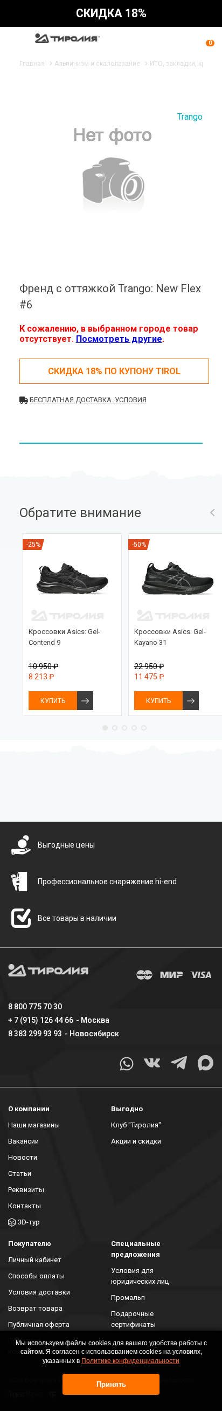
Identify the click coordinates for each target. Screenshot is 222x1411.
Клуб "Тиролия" (136, 1125)
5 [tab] (144, 728)
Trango (190, 117)
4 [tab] (134, 728)
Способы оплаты (36, 1276)
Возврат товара (35, 1308)
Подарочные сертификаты (133, 1319)
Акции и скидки (136, 1141)
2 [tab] (114, 728)
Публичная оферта (39, 1324)
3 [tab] (124, 728)
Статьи (19, 1173)
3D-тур (29, 1222)
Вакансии (23, 1141)
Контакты (24, 1206)
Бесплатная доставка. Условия (88, 400)
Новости (22, 1157)
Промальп (128, 1297)
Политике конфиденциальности (130, 1361)
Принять (111, 1384)
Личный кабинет (34, 1260)
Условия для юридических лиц (140, 1276)
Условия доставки (39, 1292)
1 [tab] (105, 728)
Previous (213, 513)
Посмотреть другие (119, 339)
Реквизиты (26, 1190)
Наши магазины (34, 1125)
